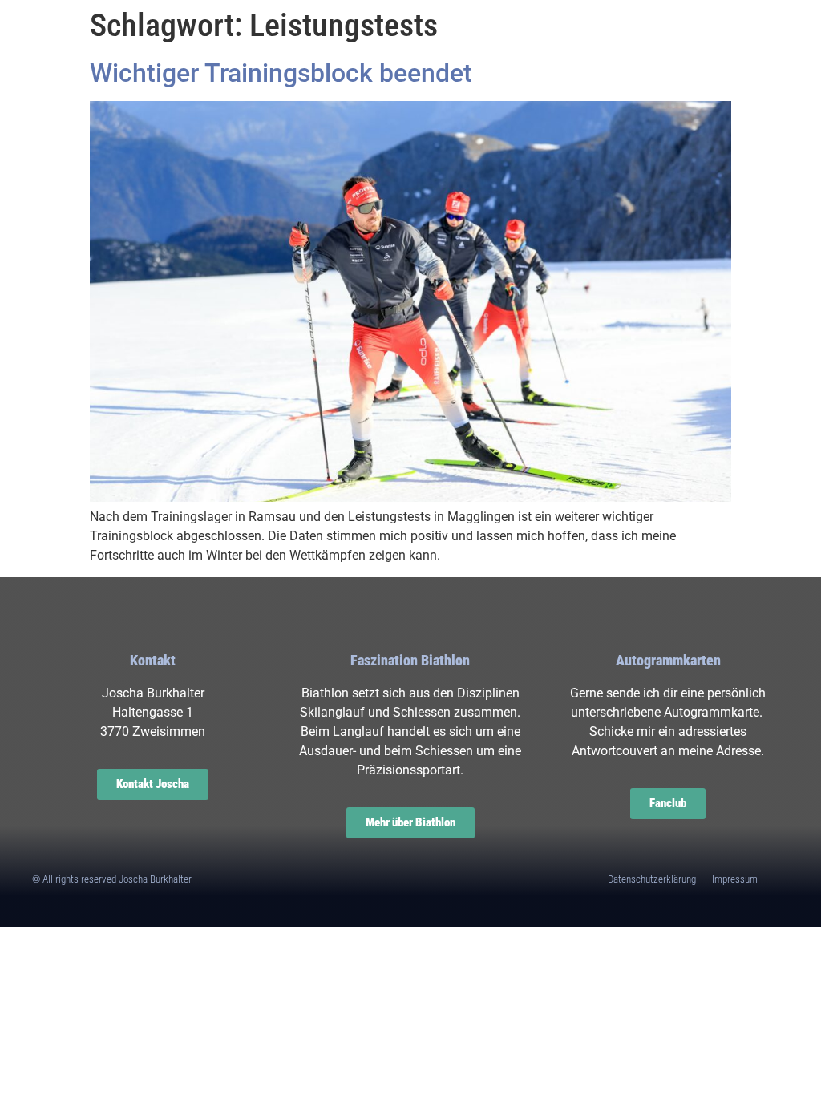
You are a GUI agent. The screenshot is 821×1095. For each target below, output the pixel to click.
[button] (68, 55)
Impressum (735, 879)
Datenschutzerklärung (652, 879)
